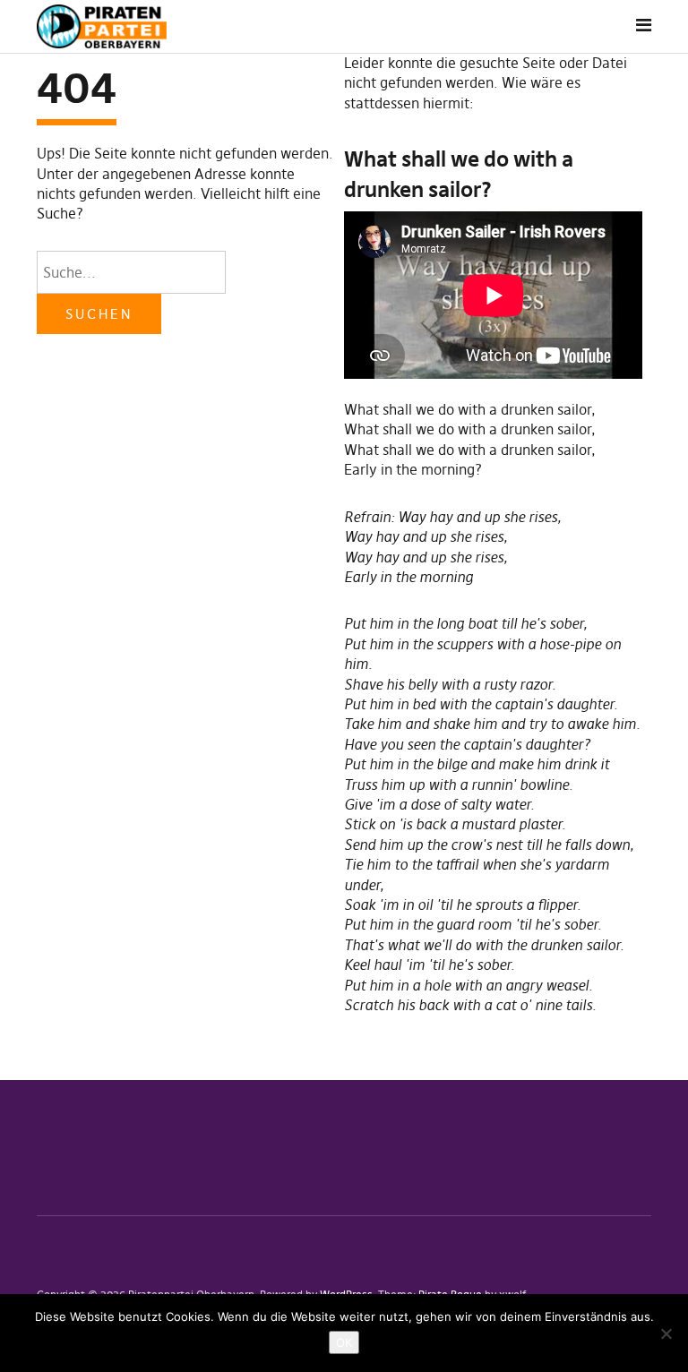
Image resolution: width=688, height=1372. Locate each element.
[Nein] (666, 1333)
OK (344, 1342)
